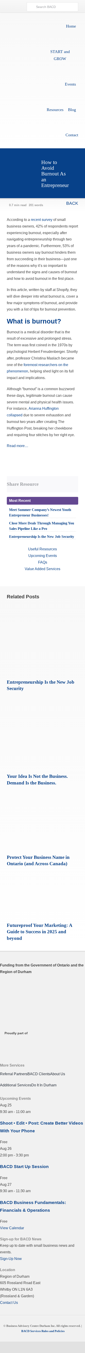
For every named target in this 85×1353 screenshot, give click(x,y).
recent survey (41, 220)
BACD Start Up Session (24, 1166)
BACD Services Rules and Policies (43, 1331)
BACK (71, 203)
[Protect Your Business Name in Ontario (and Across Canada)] (42, 794)
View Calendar (12, 1228)
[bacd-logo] (24, 77)
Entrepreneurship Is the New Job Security (41, 537)
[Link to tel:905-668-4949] (10, 7)
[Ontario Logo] (22, 985)
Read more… (17, 446)
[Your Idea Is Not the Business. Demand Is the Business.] (42, 700)
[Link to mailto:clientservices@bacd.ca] (18, 7)
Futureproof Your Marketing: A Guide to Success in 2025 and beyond (39, 932)
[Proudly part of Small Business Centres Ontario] (22, 1043)
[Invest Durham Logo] (22, 1005)
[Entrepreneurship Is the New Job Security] (42, 605)
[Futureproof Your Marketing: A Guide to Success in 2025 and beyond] (42, 875)
